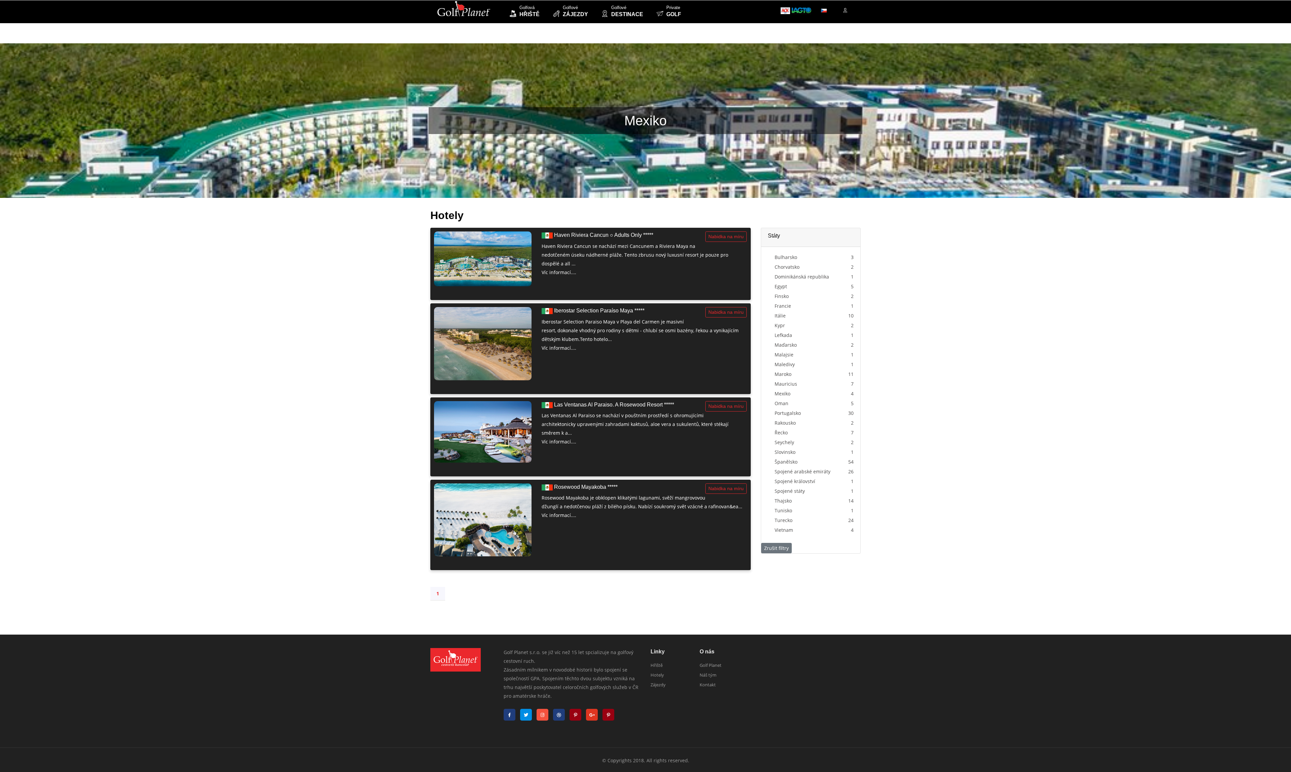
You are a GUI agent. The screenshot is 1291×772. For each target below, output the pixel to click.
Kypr (780, 325)
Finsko (782, 296)
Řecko (781, 432)
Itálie (780, 315)
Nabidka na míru (726, 236)
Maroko (783, 374)
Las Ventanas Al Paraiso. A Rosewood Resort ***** (613, 405)
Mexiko (782, 393)
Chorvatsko (787, 267)
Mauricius (786, 384)
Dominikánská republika (802, 276)
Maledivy (785, 364)
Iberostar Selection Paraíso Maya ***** (598, 310)
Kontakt (708, 685)
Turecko (783, 520)
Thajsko (783, 501)
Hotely (657, 675)
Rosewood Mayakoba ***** (585, 487)
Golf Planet (710, 665)
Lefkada (783, 335)
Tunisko (783, 510)
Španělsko (786, 462)
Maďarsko (786, 345)
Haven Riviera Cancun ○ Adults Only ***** (603, 235)
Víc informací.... (559, 272)
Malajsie (784, 354)
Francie (783, 306)
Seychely (784, 442)
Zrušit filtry (776, 548)
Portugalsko (788, 413)
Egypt (781, 286)
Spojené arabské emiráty (802, 471)
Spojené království (795, 481)
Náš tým (708, 675)
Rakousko (785, 423)
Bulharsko (786, 257)
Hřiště (657, 665)
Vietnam (784, 530)
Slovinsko (785, 452)
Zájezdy (658, 685)
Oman (781, 403)
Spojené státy (790, 491)
